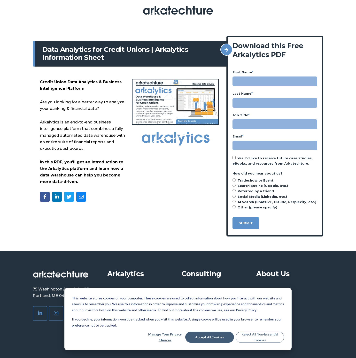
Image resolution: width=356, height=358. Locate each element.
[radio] (274, 180)
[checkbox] (274, 194)
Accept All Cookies (209, 337)
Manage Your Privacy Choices (165, 337)
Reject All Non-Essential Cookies (259, 337)
